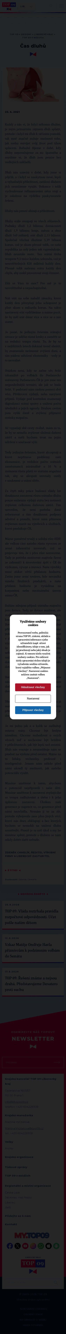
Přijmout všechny (33, 710)
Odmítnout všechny (33, 687)
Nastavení (33, 698)
